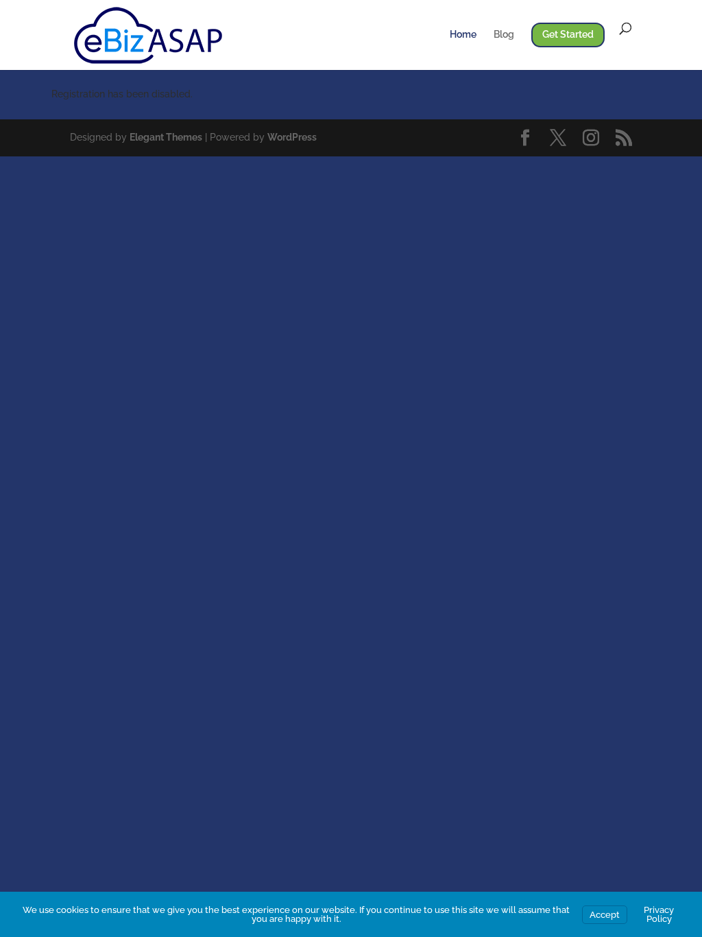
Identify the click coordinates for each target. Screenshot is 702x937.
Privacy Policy (659, 914)
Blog (504, 34)
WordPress (292, 137)
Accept (605, 915)
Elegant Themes (166, 137)
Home (463, 34)
